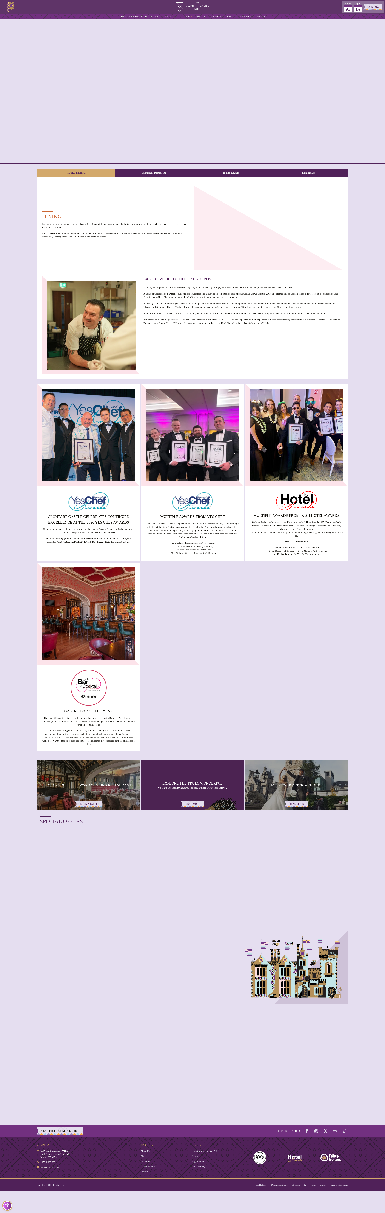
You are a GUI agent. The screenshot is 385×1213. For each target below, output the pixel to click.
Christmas (245, 16)
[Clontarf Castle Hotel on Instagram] (316, 1131)
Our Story (150, 16)
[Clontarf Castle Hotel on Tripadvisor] (335, 1131)
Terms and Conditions (339, 1185)
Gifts (259, 16)
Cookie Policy (262, 1185)
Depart (358, 4)
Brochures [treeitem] (145, 1161)
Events (199, 16)
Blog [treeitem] (143, 1156)
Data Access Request (279, 1185)
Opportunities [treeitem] (198, 1161)
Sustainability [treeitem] (198, 1166)
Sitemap (323, 1185)
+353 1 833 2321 (48, 1162)
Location (229, 16)
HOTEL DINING (76, 172)
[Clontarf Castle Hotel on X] (325, 1131)
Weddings (214, 16)
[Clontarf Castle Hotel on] (306, 1131)
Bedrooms (134, 16)
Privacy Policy (310, 1185)
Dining (186, 16)
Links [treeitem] (195, 1156)
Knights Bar (308, 172)
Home (123, 16)
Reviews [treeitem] (145, 1172)
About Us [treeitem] (145, 1151)
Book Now (373, 7)
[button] (7, 1205)
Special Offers (169, 16)
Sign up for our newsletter (59, 1131)
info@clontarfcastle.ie (50, 1167)
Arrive (348, 4)
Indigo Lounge (231, 172)
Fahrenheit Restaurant (154, 172)
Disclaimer (296, 1185)
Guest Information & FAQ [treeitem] (204, 1151)
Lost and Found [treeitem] (148, 1166)
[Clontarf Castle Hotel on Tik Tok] (344, 1131)
